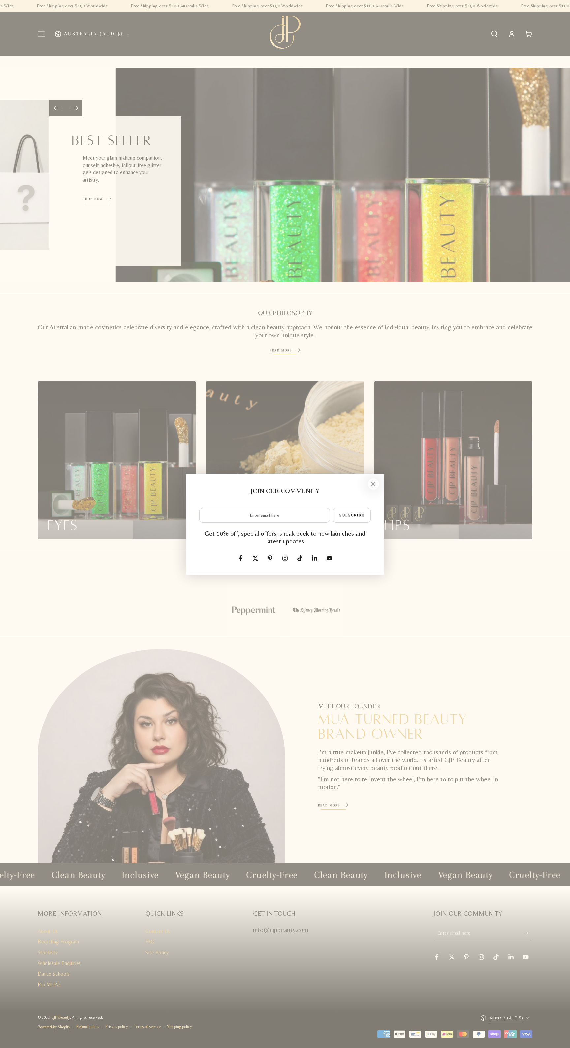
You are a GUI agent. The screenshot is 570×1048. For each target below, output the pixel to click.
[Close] (373, 484)
